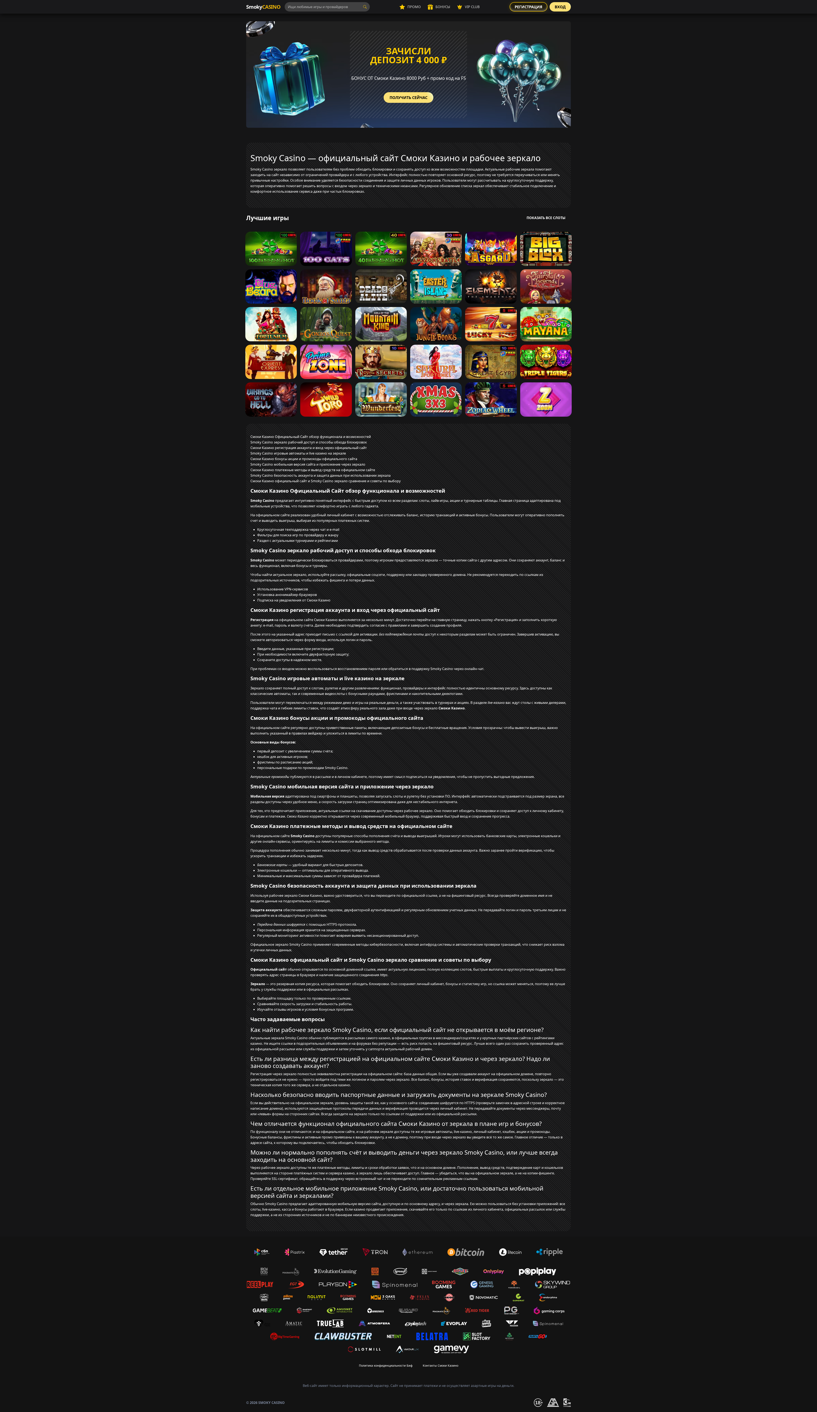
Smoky (263, 6)
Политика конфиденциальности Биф (386, 1365)
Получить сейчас (408, 97)
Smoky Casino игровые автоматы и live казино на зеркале (298, 453)
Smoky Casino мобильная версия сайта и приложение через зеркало (307, 464)
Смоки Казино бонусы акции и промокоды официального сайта (303, 458)
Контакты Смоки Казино (440, 1365)
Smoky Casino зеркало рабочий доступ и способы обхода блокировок (308, 442)
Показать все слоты (546, 217)
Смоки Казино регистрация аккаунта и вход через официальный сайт (308, 447)
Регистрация (528, 6)
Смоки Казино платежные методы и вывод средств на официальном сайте (312, 470)
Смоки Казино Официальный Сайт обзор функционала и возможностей (310, 436)
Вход (560, 6)
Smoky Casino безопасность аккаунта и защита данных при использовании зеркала (320, 475)
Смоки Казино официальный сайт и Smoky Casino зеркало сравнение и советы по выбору (325, 481)
